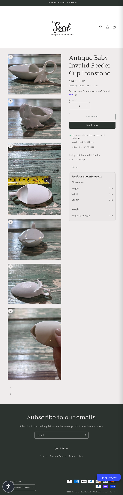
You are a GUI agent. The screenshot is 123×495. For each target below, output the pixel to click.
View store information (83, 147)
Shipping (73, 86)
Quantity (73, 100)
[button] (9, 27)
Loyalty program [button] (108, 477)
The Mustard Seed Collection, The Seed (86, 492)
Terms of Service (58, 456)
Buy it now (92, 125)
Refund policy (76, 456)
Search (43, 456)
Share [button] (75, 167)
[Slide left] (11, 387)
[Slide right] (11, 394)
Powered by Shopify (108, 492)
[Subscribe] (85, 435)
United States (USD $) (20, 487)
